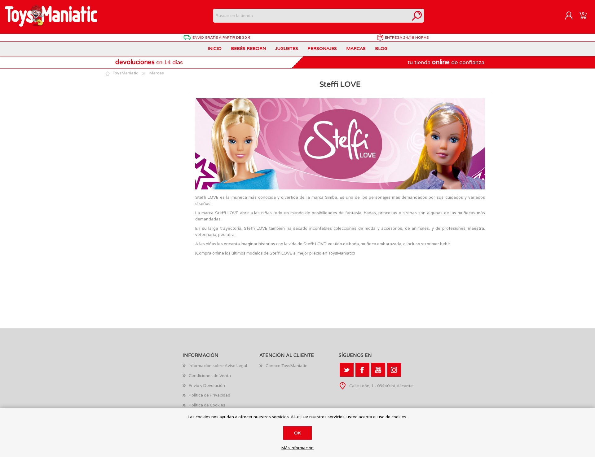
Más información (297, 448)
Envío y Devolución (207, 385)
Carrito (583, 16)
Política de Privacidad (209, 395)
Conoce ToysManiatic (286, 365)
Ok (297, 433)
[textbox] (311, 16)
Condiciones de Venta (210, 375)
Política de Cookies (207, 405)
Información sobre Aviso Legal (218, 365)
